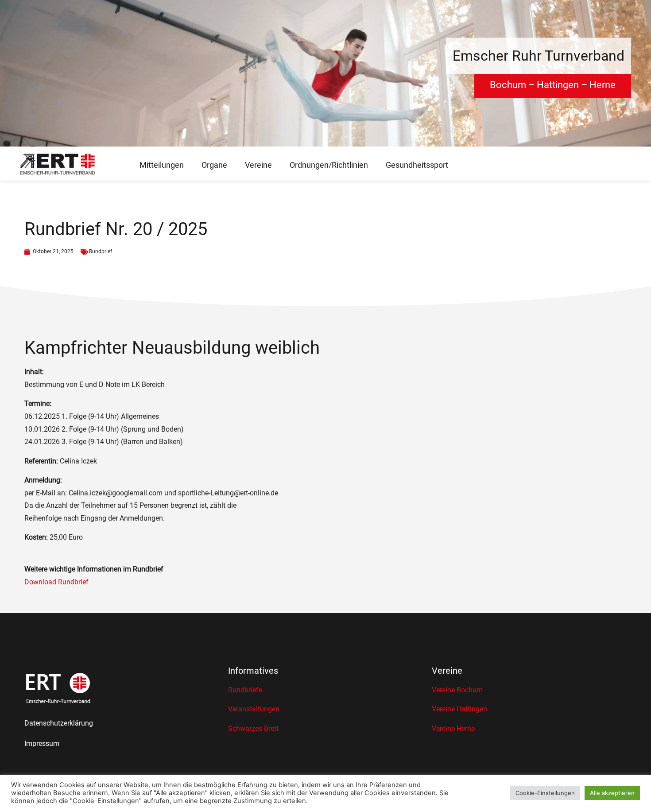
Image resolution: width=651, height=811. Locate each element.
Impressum (41, 743)
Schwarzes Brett (253, 728)
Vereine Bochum (457, 690)
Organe (214, 165)
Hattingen (558, 84)
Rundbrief (100, 251)
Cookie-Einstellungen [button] (545, 792)
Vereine (258, 165)
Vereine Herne (453, 728)
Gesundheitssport (417, 165)
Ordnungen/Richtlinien (329, 165)
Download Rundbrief (56, 582)
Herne (602, 84)
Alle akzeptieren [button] (612, 792)
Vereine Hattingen (459, 709)
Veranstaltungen (253, 709)
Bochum (508, 84)
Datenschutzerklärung (58, 723)
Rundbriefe (245, 690)
